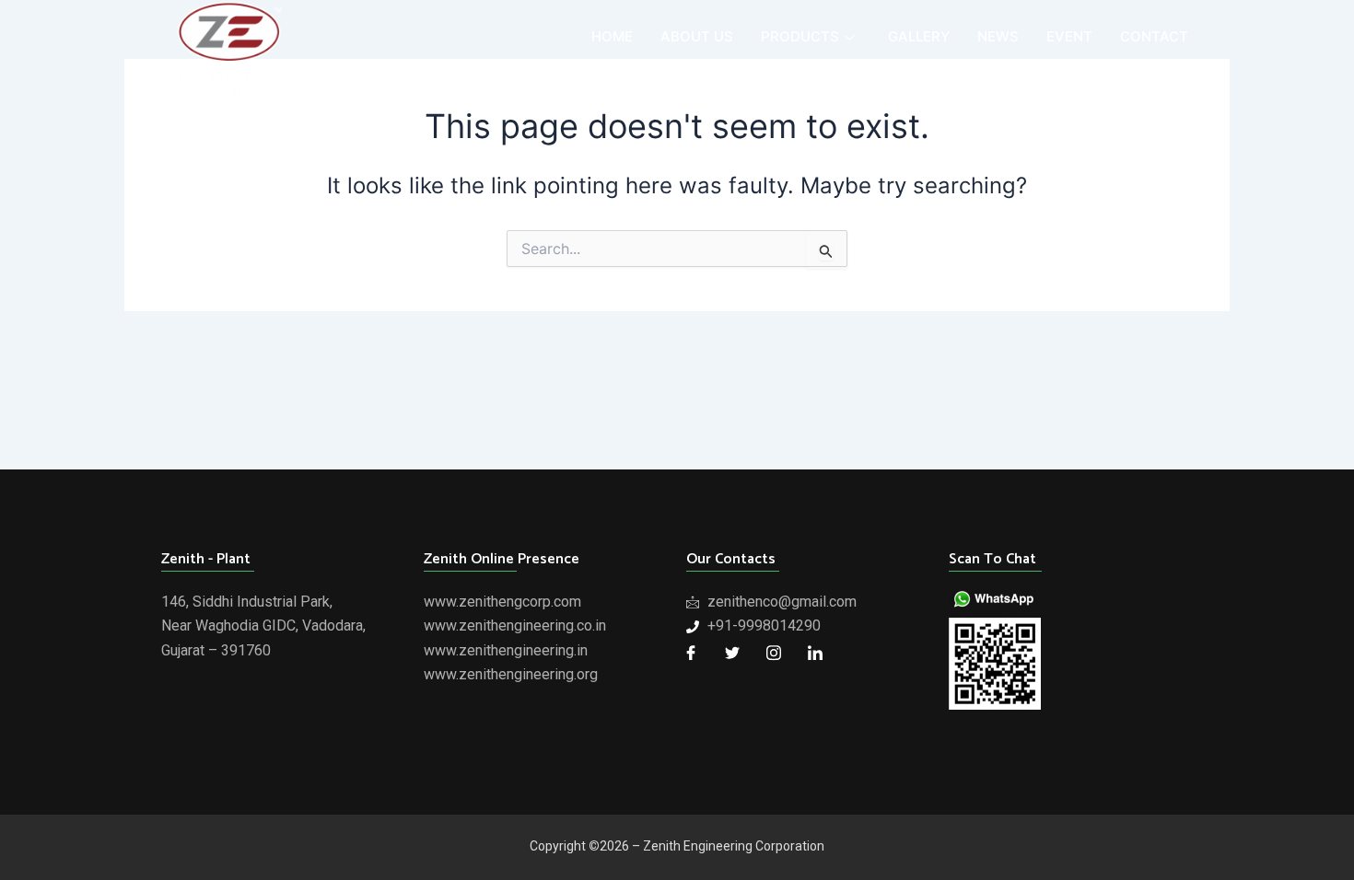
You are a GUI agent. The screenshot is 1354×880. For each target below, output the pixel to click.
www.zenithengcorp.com (502, 601)
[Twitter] (732, 652)
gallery (919, 36)
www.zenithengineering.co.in (515, 625)
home (612, 36)
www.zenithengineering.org (511, 674)
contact (1154, 36)
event (1069, 36)
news (998, 36)
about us (696, 36)
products (800, 36)
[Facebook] (691, 652)
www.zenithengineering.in (506, 650)
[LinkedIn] (815, 652)
